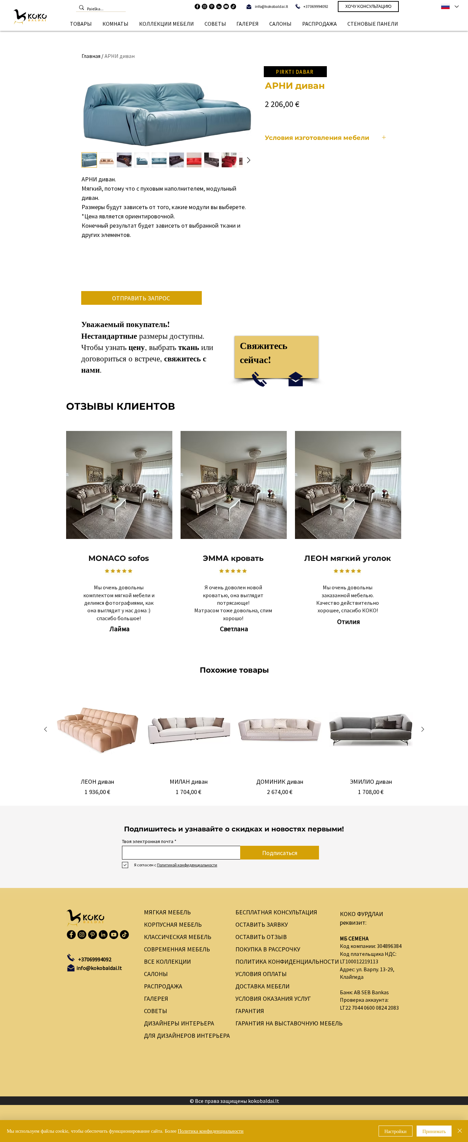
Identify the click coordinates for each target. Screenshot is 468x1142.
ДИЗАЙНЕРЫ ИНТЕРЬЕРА (179, 1023)
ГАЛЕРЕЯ (156, 998)
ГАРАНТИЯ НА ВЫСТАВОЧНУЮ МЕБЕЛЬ (281, 1023)
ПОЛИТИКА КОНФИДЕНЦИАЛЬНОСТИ (281, 961)
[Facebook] (197, 6)
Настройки (395, 1131)
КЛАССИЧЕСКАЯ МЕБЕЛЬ (177, 937)
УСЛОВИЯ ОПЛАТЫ (261, 974)
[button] (81, 24)
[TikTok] (233, 6)
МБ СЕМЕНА (354, 938)
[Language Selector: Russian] (449, 6)
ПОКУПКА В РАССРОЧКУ (267, 949)
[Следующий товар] (423, 729)
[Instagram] (204, 6)
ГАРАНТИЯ (249, 1011)
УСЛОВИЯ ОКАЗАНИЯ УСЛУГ (273, 998)
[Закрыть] (460, 1131)
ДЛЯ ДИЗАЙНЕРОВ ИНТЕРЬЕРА (183, 1035)
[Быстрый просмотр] (98, 729)
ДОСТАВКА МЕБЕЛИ (262, 986)
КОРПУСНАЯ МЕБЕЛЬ (173, 924)
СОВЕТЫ (155, 1011)
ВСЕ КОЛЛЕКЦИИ (167, 961)
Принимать (434, 1131)
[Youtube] (226, 6)
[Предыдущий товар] (45, 729)
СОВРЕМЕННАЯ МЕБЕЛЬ (177, 949)
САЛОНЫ (156, 974)
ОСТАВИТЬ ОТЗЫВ (261, 937)
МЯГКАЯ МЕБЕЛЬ (167, 912)
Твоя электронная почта (147, 841)
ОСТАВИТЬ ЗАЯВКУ (261, 924)
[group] (234, 742)
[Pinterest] (211, 6)
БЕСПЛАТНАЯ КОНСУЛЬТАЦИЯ (276, 912)
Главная (91, 55)
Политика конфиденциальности (211, 1131)
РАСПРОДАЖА (163, 986)
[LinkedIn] (219, 6)
